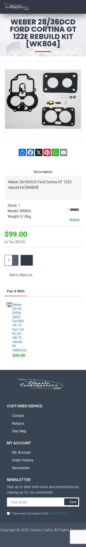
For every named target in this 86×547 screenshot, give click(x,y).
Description (43, 172)
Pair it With (16, 291)
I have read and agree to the (39, 513)
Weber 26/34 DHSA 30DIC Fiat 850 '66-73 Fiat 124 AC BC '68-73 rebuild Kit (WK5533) (19, 327)
